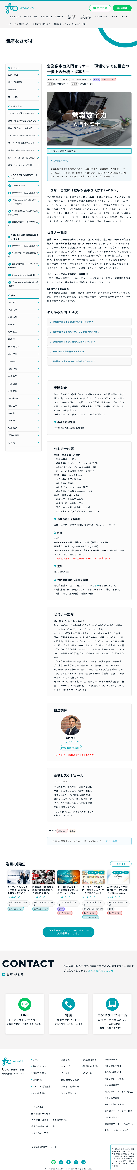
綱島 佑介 (12, 309)
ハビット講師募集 (42, 1086)
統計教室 (12, 89)
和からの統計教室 (113, 1072)
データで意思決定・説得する (21, 113)
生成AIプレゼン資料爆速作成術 (23, 255)
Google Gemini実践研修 (22, 275)
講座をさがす (90, 1059)
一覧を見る (120, 863)
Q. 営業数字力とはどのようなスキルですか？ (71, 321)
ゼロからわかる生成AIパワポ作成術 (23, 284)
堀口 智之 (12, 302)
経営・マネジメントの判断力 (21, 165)
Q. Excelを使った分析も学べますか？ (68, 351)
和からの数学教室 (113, 1065)
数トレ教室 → (113, 841)
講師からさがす (91, 1066)
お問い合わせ (37, 1107)
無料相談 (122, 8)
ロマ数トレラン (112, 1117)
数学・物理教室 (15, 82)
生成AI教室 (13, 74)
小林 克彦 (12, 391)
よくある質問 (39, 1093)
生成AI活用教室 (112, 1085)
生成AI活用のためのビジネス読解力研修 (23, 213)
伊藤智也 (12, 361)
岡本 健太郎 (13, 346)
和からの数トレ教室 (114, 1078)
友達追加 (102, 8)
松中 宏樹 (12, 354)
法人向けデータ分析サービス (118, 1110)
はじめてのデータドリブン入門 (23, 224)
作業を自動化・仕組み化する (21, 150)
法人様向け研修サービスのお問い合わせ (50, 1120)
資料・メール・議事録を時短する (23, 157)
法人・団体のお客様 (114, 1104)
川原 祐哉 (12, 317)
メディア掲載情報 (70, 1086)
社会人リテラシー (108, 79)
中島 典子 (12, 376)
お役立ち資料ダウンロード (44, 1146)
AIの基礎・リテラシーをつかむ (22, 135)
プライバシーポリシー (42, 1132)
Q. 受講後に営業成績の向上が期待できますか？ (72, 361)
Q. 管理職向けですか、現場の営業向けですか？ (72, 341)
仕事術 (111, 909)
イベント (65, 1073)
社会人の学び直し (113, 1098)
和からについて (41, 1066)
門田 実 (11, 324)
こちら (95, 585)
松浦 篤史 (12, 428)
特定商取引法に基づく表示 (44, 1126)
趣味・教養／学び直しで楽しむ (22, 120)
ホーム (36, 1059)
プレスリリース (69, 1093)
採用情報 (37, 1079)
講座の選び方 (111, 1059)
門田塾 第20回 (17, 185)
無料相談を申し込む (68, 932)
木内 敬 (11, 413)
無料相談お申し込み (41, 1113)
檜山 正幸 (12, 405)
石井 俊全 (12, 383)
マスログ (65, 1066)
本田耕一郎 (13, 398)
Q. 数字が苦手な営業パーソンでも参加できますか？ (75, 331)
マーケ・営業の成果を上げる (80, 79)
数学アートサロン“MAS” (116, 1130)
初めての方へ (39, 1073)
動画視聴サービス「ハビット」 (119, 1123)
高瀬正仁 (12, 420)
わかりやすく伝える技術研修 (23, 192)
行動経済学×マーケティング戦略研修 (23, 266)
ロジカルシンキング (16, 909)
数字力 (96, 79)
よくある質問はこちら (101, 970)
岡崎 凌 (11, 339)
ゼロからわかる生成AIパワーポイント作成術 (23, 202)
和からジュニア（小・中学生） (119, 1091)
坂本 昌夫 (12, 331)
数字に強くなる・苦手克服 (57, 79)
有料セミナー (62, 831)
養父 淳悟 (12, 368)
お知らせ (65, 1059)
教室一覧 (87, 1073)
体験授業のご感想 (70, 1079)
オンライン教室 (61, 781)
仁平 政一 (12, 442)
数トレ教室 (13, 96)
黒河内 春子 (13, 435)
